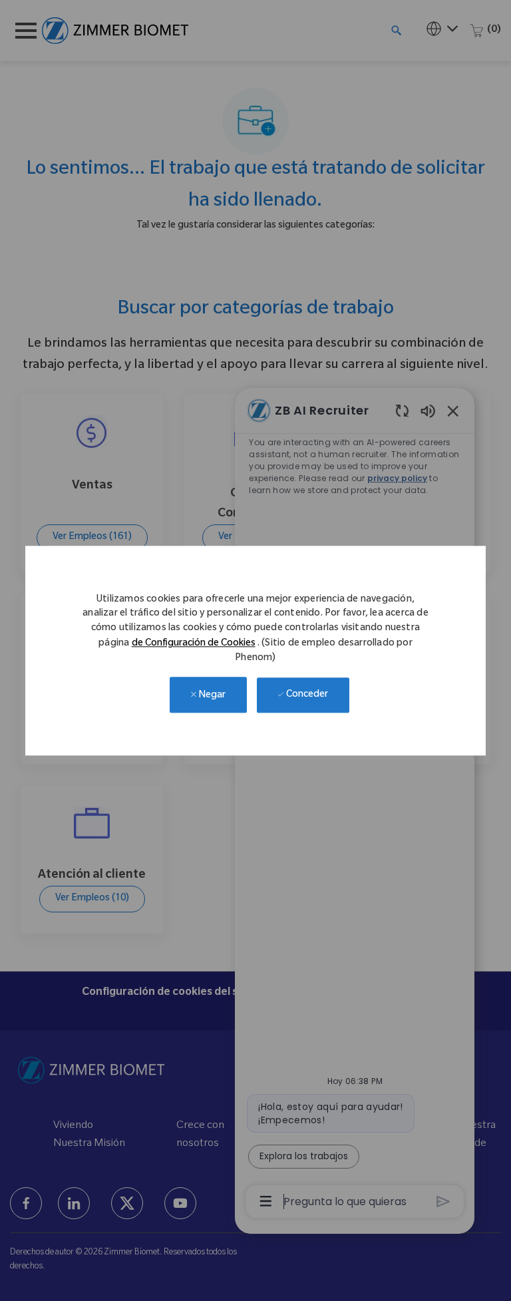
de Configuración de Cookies (194, 644)
